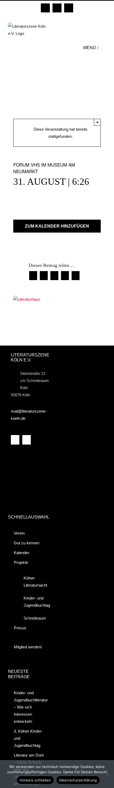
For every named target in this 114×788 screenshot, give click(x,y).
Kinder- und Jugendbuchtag (34, 601)
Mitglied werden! (28, 647)
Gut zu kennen (26, 543)
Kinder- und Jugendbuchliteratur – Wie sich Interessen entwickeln (30, 707)
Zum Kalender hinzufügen (57, 226)
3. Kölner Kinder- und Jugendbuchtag (28, 738)
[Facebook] (15, 440)
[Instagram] (26, 440)
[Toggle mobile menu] (103, 47)
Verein (19, 533)
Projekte (21, 562)
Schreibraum (34, 618)
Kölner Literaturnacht (34, 581)
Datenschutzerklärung (78, 780)
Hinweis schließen (35, 780)
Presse (20, 628)
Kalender (21, 552)
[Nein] (107, 774)
